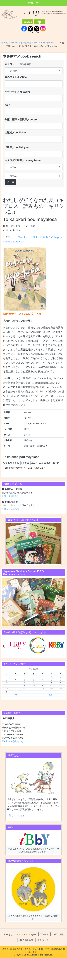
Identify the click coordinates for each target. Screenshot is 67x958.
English (28, 22)
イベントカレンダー (26, 934)
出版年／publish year (17, 147)
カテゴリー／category (18, 64)
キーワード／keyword (17, 91)
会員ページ (42, 940)
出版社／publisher (15, 132)
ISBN (7, 104)
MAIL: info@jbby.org (12, 741)
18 (16, 686)
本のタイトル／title (16, 77)
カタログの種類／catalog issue (23, 160)
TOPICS (44, 934)
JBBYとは (8, 934)
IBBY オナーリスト (27, 237)
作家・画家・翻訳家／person (21, 119)
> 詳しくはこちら (10, 495)
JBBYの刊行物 (26, 940)
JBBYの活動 (58, 934)
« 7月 (15, 695)
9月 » (51, 695)
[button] (31, 3)
